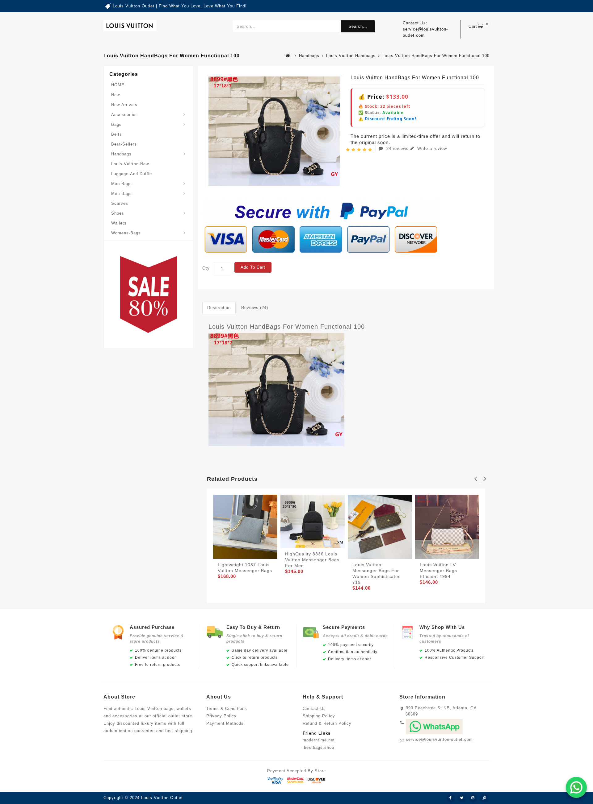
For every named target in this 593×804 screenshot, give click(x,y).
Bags (116, 124)
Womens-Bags (126, 233)
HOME (117, 85)
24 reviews (397, 148)
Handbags (309, 55)
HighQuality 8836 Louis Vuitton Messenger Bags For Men (312, 559)
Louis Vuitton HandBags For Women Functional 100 (286, 326)
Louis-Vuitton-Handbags (351, 55)
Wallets (119, 223)
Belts (116, 134)
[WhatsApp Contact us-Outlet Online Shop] (576, 787)
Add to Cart (253, 267)
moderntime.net (319, 740)
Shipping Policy (319, 716)
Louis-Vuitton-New (130, 164)
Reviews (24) (254, 307)
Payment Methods (225, 723)
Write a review (431, 148)
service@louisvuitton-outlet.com (439, 739)
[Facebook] (451, 798)
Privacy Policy (221, 716)
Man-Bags (121, 183)
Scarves (119, 203)
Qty (206, 268)
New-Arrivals (124, 104)
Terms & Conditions (226, 708)
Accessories (124, 114)
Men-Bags (121, 193)
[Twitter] (462, 798)
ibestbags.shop (318, 747)
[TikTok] (484, 798)
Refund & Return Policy (327, 723)
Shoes (117, 213)
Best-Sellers (124, 144)
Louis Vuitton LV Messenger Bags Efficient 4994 (438, 570)
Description (219, 307)
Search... (358, 26)
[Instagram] (473, 798)
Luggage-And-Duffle (131, 173)
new (115, 95)
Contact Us (314, 708)
